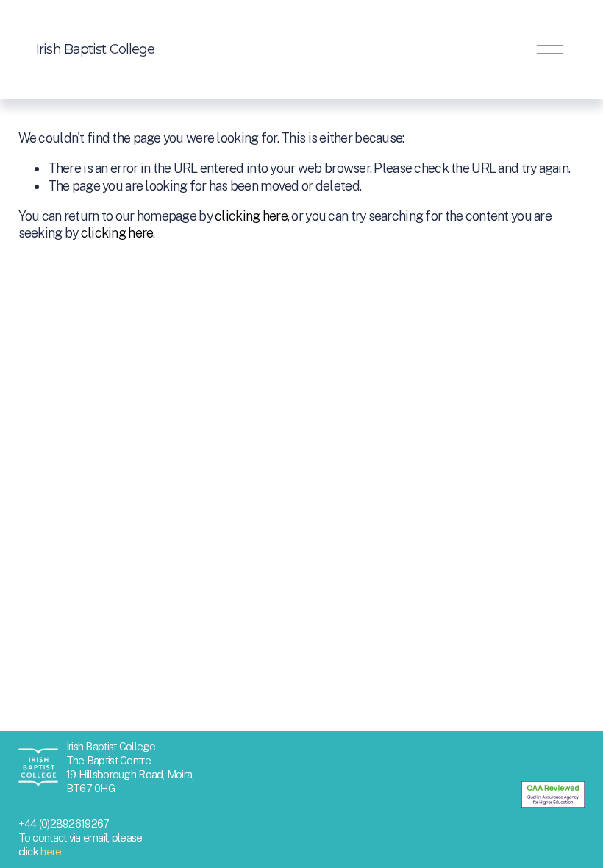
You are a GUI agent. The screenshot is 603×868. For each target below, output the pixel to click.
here (50, 851)
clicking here (251, 216)
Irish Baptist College (95, 49)
